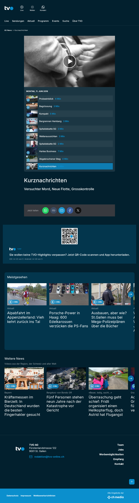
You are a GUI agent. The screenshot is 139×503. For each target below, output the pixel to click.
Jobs (121, 449)
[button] (53, 210)
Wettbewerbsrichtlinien (44, 495)
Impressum (26, 495)
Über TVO (77, 21)
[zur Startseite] (9, 8)
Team (120, 444)
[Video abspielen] (69, 61)
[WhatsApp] (45, 210)
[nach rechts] (131, 294)
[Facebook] (70, 210)
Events (55, 21)
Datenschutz (12, 495)
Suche (65, 21)
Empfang (118, 459)
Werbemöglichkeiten (111, 454)
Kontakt (119, 463)
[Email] (62, 210)
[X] (78, 210)
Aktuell (31, 21)
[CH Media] (116, 496)
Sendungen (18, 21)
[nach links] (8, 294)
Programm (43, 21)
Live (6, 21)
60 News (8, 30)
